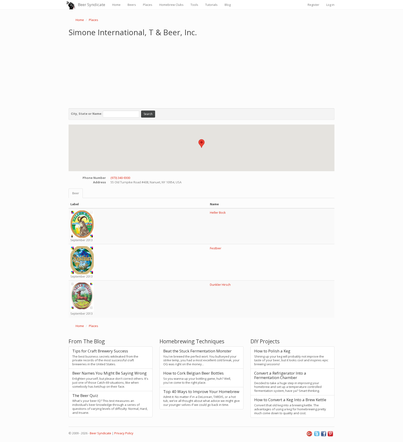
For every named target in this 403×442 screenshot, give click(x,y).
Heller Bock (218, 212)
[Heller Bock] (82, 224)
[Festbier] (82, 260)
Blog (228, 5)
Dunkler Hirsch (220, 284)
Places (147, 5)
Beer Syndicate (91, 4)
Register (313, 5)
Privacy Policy (123, 433)
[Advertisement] (201, 71)
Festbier (215, 248)
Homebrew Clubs (171, 5)
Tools (194, 5)
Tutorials (211, 5)
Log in (330, 5)
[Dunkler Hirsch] (82, 297)
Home (116, 5)
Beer (75, 193)
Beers (132, 5)
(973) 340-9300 (120, 178)
